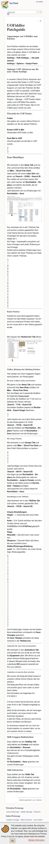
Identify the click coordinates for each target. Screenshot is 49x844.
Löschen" (37, 12)
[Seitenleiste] (8, 14)
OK (12, 840)
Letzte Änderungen (12, 812)
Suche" (40, 12)
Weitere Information (36, 840)
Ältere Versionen (26, 820)
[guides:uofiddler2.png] (24, 221)
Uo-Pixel (14, 3)
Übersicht (37, 812)
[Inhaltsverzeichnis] (40, 21)
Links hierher (38, 820)
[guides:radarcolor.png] (24, 363)
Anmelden (39, 1)
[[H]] (5, 5)
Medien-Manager (26, 812)
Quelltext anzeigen (12, 820)
